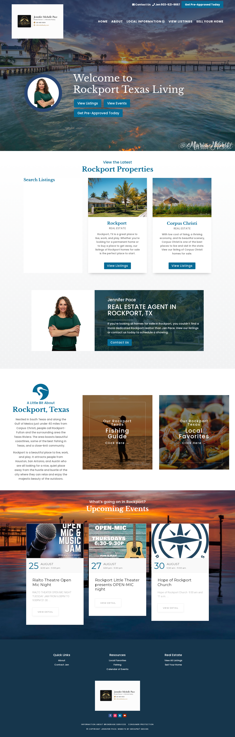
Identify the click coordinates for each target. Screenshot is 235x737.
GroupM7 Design (139, 729)
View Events (117, 103)
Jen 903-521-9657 (167, 4)
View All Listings (173, 660)
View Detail (45, 612)
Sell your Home (209, 21)
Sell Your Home (173, 664)
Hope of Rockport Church (174, 582)
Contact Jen (61, 664)
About (117, 21)
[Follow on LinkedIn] (120, 715)
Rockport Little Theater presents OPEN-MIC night (117, 585)
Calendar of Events (117, 669)
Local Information (144, 21)
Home (103, 21)
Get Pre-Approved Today (202, 4)
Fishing (117, 664)
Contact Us (143, 4)
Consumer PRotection (140, 724)
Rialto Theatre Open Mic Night (51, 582)
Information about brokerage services (104, 724)
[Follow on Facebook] (110, 715)
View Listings (181, 21)
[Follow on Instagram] (115, 715)
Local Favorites (117, 660)
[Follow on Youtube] (124, 715)
